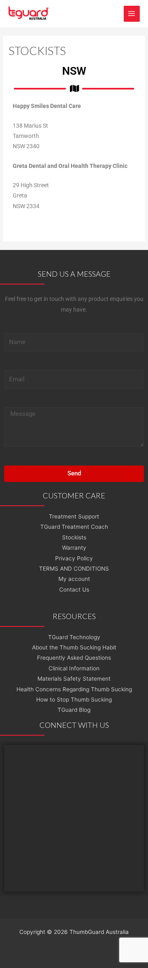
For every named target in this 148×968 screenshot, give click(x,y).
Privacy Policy (74, 558)
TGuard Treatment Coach (74, 526)
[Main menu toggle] (132, 14)
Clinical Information (74, 668)
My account (74, 579)
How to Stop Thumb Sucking (74, 699)
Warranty (74, 547)
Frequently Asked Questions (74, 657)
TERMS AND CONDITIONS (74, 568)
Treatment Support (74, 516)
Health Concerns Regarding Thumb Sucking (74, 689)
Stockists (74, 537)
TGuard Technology (74, 637)
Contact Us (74, 589)
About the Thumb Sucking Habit (74, 647)
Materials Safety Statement (74, 678)
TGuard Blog (74, 710)
